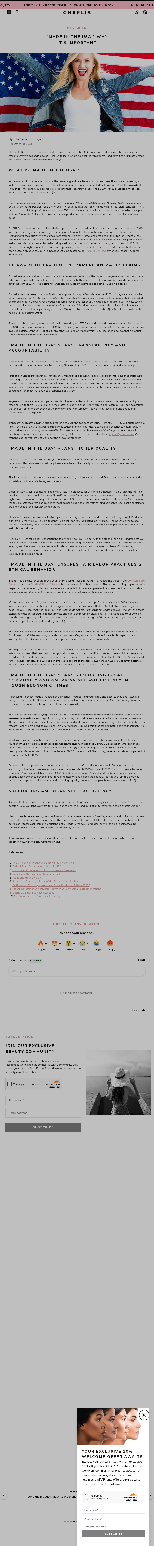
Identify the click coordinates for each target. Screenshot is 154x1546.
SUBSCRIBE (113, 1534)
